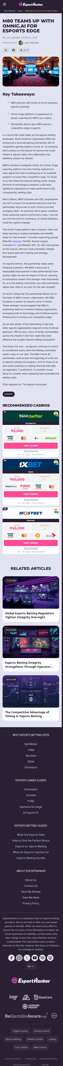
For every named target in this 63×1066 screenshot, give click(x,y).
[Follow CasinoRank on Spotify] (42, 958)
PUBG (30, 801)
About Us (31, 880)
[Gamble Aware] (26, 1015)
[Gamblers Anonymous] (26, 997)
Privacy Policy (31, 903)
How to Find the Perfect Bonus (31, 840)
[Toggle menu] (4, 4)
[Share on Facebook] (13, 50)
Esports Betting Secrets (31, 858)
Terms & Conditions (13, 1058)
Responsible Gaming (48, 1058)
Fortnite (31, 795)
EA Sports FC (31, 812)
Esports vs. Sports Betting (31, 846)
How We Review (31, 891)
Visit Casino (31, 445)
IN (29, 966)
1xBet (30, 750)
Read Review (31, 450)
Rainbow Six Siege (31, 807)
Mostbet (31, 755)
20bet (30, 761)
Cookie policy (30, 1058)
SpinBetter (30, 744)
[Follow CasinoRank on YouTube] (35, 958)
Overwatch (31, 789)
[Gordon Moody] (30, 1006)
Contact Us (31, 886)
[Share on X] (6, 50)
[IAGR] (14, 997)
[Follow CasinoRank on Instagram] (19, 958)
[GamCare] (43, 997)
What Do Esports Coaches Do (31, 852)
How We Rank (30, 897)
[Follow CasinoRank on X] (27, 958)
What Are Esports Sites (31, 834)
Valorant (16, 241)
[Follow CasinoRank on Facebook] (11, 958)
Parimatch (31, 767)
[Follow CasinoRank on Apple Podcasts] (50, 958)
